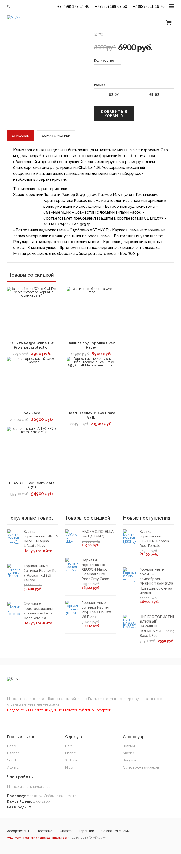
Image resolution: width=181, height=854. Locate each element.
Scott (11, 760)
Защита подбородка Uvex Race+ (91, 345)
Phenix (70, 753)
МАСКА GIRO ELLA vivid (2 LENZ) (98, 533)
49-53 (154, 94)
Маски (128, 753)
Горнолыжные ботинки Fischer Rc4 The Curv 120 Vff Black (96, 610)
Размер (100, 85)
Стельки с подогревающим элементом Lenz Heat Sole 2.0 (38, 611)
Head (11, 746)
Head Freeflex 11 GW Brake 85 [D (91, 415)
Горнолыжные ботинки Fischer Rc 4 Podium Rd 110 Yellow (40, 573)
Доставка (44, 831)
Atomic (13, 767)
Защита (129, 760)
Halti (68, 746)
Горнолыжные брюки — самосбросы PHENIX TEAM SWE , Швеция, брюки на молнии (156, 581)
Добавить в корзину (114, 114)
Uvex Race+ (32, 413)
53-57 (114, 94)
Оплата (66, 831)
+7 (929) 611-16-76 (149, 6)
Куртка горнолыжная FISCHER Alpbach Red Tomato (154, 538)
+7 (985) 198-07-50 (111, 6)
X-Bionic (72, 760)
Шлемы (129, 746)
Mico (69, 767)
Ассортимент (18, 831)
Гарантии (86, 831)
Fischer (13, 753)
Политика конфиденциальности (46, 837)
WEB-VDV (14, 837)
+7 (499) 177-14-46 (73, 6)
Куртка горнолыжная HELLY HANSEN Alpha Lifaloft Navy (41, 538)
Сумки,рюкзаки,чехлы (141, 767)
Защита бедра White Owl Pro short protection (32, 345)
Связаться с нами (115, 831)
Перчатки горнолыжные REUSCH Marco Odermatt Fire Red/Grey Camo (95, 569)
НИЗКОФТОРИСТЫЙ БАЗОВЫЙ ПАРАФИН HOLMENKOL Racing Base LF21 (158, 626)
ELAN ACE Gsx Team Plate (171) (32, 485)
